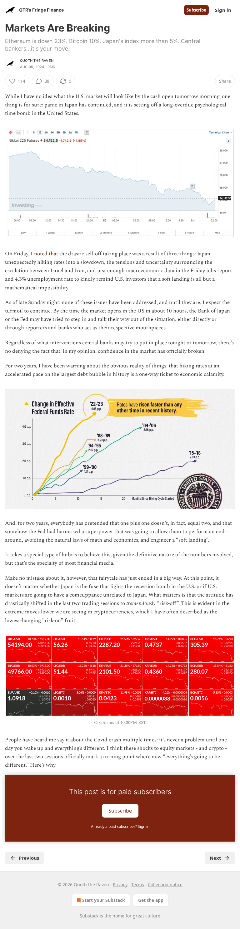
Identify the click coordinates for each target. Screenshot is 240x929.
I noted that (44, 254)
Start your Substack (103, 900)
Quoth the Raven (36, 60)
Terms (137, 884)
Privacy (120, 884)
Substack (89, 916)
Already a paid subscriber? (120, 826)
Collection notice (165, 884)
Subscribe (196, 10)
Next (215, 858)
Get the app (150, 900)
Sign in (223, 10)
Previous (29, 858)
